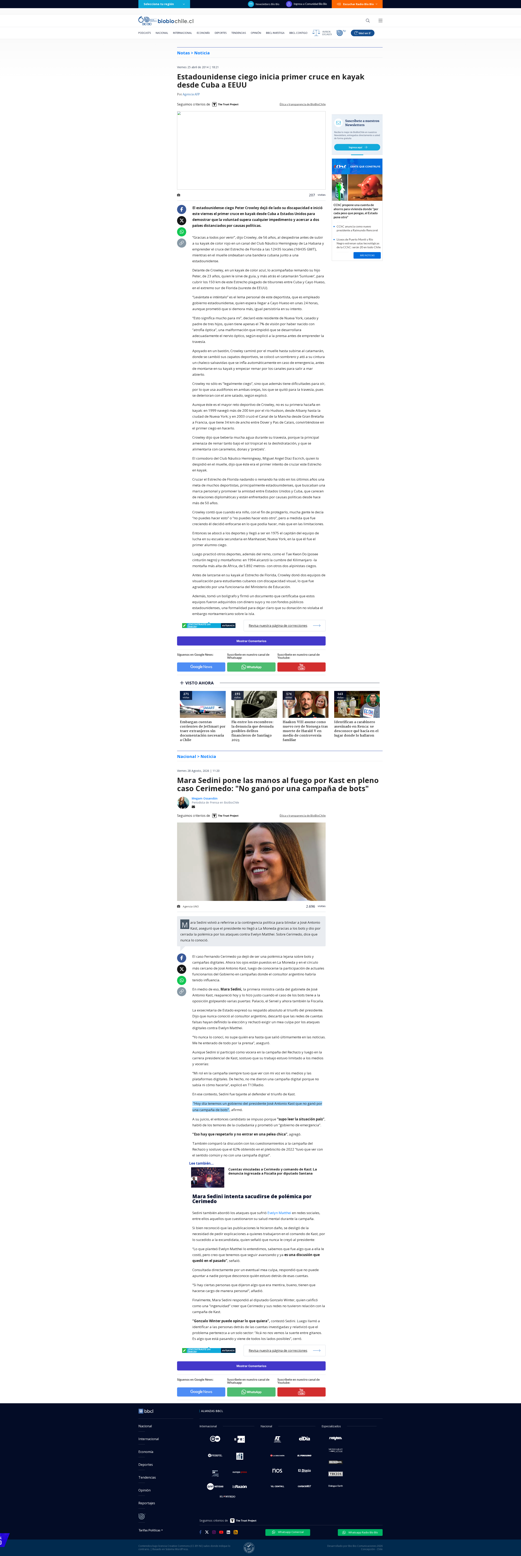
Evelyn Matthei (279, 1212)
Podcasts (144, 33)
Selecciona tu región (159, 4)
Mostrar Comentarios (251, 641)
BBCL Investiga (275, 33)
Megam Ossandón (205, 798)
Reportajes (146, 1503)
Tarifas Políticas (149, 1530)
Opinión (256, 33)
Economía (203, 33)
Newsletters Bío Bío (267, 4)
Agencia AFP (191, 94)
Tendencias (238, 33)
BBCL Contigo (298, 33)
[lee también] (208, 1177)
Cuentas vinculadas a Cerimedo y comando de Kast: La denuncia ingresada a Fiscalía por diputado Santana (272, 1171)
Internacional (182, 33)
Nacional (162, 33)
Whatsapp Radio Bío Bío (363, 1532)
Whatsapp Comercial (290, 1532)
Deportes (221, 33)
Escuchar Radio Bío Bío (358, 4)
